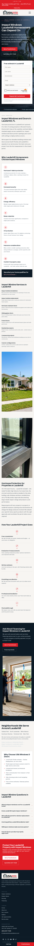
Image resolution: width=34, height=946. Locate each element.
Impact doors (5, 896)
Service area (5, 919)
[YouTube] (11, 939)
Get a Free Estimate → (10, 274)
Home (3, 907)
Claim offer (17, 8)
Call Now (8, 944)
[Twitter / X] (5, 939)
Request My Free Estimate (17, 96)
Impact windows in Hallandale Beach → (13, 742)
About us (4, 910)
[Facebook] (3, 939)
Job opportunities (6, 917)
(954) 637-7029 (6, 931)
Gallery (4, 914)
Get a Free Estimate (9, 49)
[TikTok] (16, 939)
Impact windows (6, 894)
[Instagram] (8, 939)
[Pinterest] (13, 939)
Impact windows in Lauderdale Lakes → (13, 744)
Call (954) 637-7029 (9, 54)
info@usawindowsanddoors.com (10, 933)
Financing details (9, 649)
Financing (4, 900)
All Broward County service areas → (12, 746)
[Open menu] (29, 12)
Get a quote (5, 912)
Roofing (4, 898)
